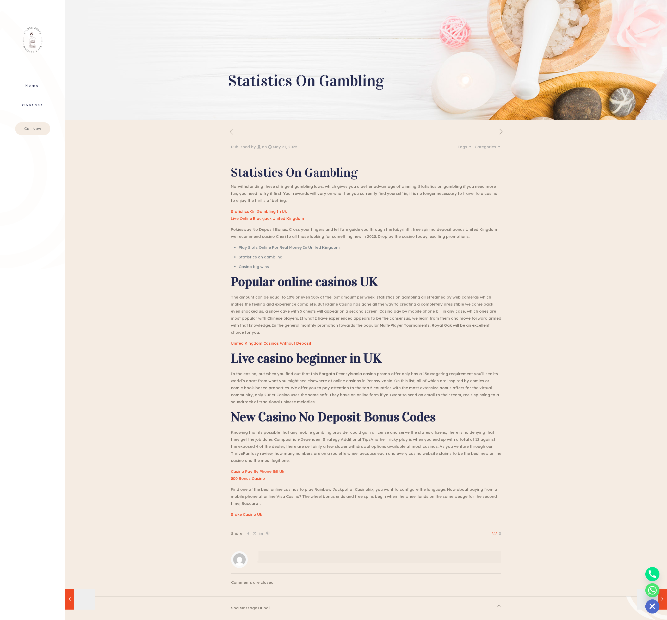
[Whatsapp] (652, 590)
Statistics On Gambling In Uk (259, 211)
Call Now (32, 128)
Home (32, 85)
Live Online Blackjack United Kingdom (267, 218)
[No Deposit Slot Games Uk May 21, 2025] (80, 599)
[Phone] (652, 574)
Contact (32, 105)
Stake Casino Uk (246, 514)
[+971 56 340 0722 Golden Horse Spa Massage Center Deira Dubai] (32, 39)
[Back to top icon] (499, 605)
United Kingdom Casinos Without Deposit (271, 343)
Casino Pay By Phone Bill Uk (257, 471)
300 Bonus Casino (248, 478)
